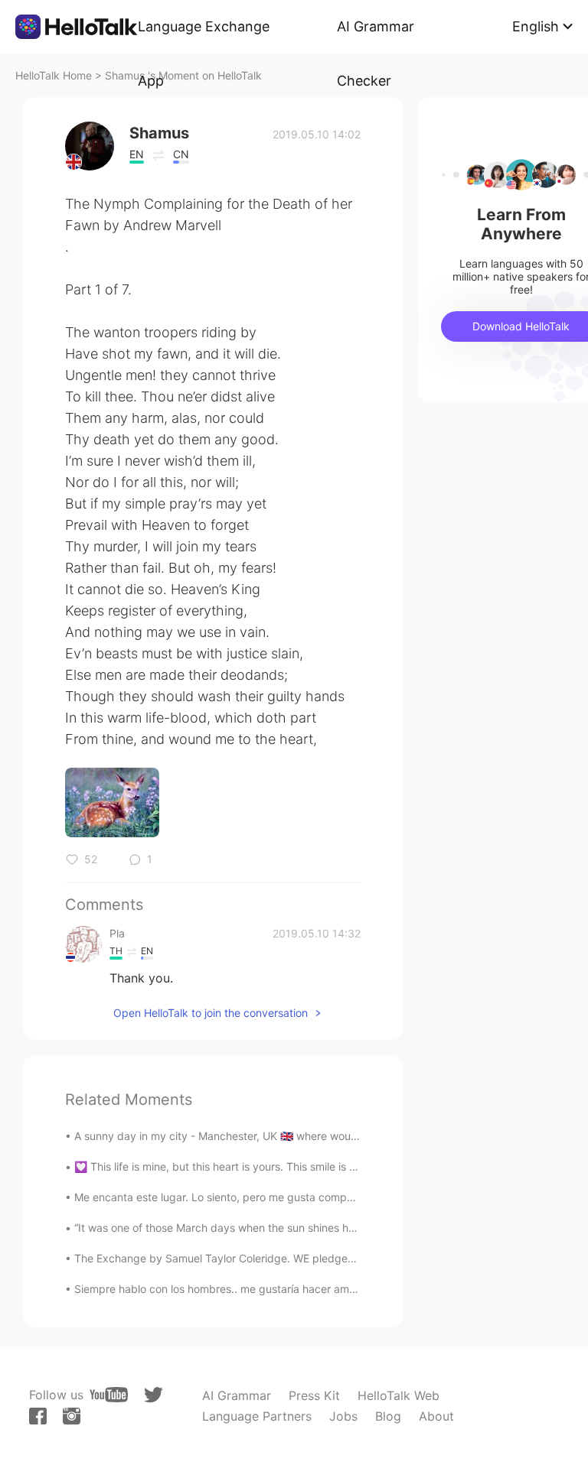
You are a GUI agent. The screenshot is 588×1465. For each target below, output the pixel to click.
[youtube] (109, 1394)
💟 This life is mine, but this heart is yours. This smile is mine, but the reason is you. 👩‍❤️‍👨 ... (294, 1166)
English (535, 26)
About (436, 1416)
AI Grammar (236, 1395)
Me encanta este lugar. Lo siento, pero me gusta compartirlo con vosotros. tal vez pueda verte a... (319, 1197)
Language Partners (257, 1416)
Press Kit (314, 1395)
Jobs (343, 1416)
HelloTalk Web (398, 1395)
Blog (388, 1416)
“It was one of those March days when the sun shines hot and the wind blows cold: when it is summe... (329, 1227)
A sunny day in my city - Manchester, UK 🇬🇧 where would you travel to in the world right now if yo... (322, 1135)
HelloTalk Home (53, 75)
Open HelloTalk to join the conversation (210, 1012)
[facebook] (38, 1416)
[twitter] (153, 1395)
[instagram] (71, 1416)
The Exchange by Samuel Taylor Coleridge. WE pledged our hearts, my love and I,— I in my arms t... (324, 1258)
